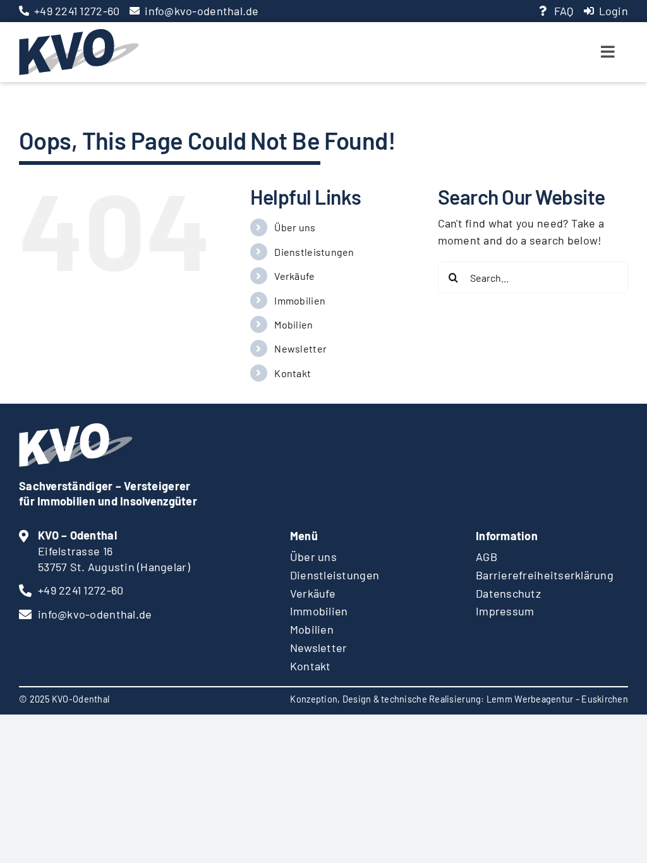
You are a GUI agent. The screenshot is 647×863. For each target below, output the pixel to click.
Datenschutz (508, 593)
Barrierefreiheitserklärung (545, 575)
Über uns (294, 227)
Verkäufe (294, 276)
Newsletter (300, 348)
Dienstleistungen (314, 252)
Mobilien (293, 324)
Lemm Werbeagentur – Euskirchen (557, 699)
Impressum (505, 611)
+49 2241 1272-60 (76, 11)
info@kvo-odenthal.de (201, 11)
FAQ (564, 11)
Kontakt (292, 373)
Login (613, 11)
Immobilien (299, 300)
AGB (486, 557)
